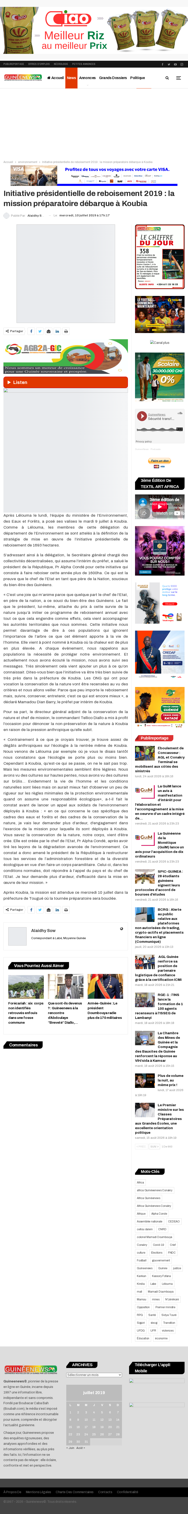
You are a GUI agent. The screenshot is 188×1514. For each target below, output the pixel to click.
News (71, 78)
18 (94, 1427)
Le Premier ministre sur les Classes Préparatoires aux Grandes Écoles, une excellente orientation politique (159, 1118)
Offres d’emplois (39, 64)
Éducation (143, 1338)
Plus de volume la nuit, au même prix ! (170, 1080)
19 (102, 1427)
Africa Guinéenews (148, 1198)
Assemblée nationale (149, 1221)
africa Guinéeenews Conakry (154, 1190)
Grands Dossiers (113, 78)
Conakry (142, 1244)
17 (86, 1427)
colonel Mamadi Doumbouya (154, 1237)
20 (110, 1427)
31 (86, 1441)
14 (117, 1419)
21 (117, 1427)
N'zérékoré (172, 1299)
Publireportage (13, 64)
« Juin (70, 1448)
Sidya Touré (169, 1315)
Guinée (162, 1268)
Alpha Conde (159, 1213)
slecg (154, 1322)
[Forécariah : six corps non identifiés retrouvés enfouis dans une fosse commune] (26, 986)
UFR (153, 1330)
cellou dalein (144, 1229)
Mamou (141, 1299)
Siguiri (141, 1322)
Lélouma (167, 1283)
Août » (80, 1448)
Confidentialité (127, 1492)
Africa (140, 1182)
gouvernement (161, 1260)
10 (86, 1419)
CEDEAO (174, 1221)
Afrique (141, 1213)
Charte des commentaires (75, 1492)
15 (70, 1427)
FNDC (172, 1252)
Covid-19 (158, 1244)
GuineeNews (142, 449)
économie (161, 1338)
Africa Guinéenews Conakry (154, 1206)
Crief (173, 1244)
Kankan (141, 1276)
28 (118, 1434)
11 (94, 1419)
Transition (169, 1322)
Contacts (105, 1492)
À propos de (12, 1492)
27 (110, 1434)
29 (70, 1441)
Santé (152, 1315)
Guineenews (144, 1268)
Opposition (143, 1307)
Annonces (87, 78)
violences (168, 1330)
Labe (153, 1283)
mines (156, 1299)
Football (141, 1260)
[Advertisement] (94, 123)
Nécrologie (61, 64)
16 (78, 1427)
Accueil (57, 78)
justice (177, 1268)
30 (78, 1441)
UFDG (141, 1330)
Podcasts (155, 449)
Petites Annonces (83, 64)
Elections (156, 1252)
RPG (140, 1315)
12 (102, 1419)
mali (139, 1291)
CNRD (162, 1229)
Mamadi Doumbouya (161, 1291)
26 (102, 1434)
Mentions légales (38, 1492)
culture (141, 1252)
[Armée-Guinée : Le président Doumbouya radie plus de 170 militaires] (105, 986)
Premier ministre (165, 1307)
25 (94, 1434)
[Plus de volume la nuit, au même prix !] (145, 1080)
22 (70, 1434)
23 (78, 1434)
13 (110, 1419)
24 (86, 1434)
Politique (137, 78)
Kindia (141, 1283)
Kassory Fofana (161, 1276)
